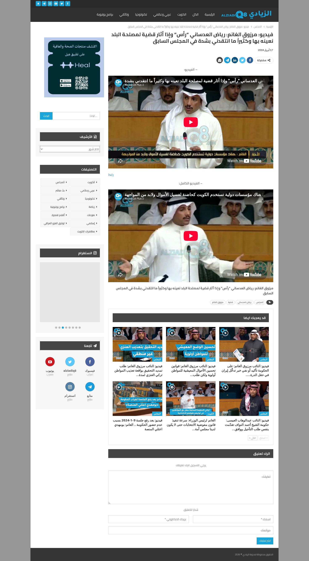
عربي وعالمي (162, 14)
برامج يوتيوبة (105, 14)
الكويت (181, 14)
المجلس (259, 302)
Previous (41, 293)
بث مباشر (60, 190)
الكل (195, 14)
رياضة (92, 206)
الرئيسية (210, 14)
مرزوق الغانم (217, 302)
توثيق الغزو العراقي (54, 223)
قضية (230, 302)
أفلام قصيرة (58, 215)
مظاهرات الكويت (86, 231)
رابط (111, 175)
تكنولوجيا (141, 14)
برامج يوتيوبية (57, 206)
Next (99, 293)
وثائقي (124, 14)
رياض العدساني (244, 302)
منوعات (91, 215)
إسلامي (90, 223)
